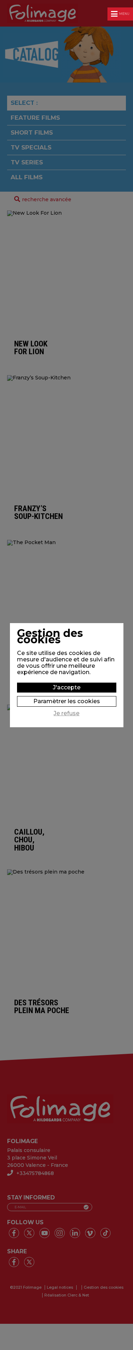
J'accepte (67, 687)
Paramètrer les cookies (66, 701)
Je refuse (66, 713)
